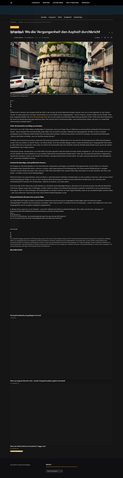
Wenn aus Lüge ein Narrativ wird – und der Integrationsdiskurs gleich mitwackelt (37, 381)
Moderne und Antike (47, 211)
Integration (52, 17)
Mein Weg (46, 3)
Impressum (86, 3)
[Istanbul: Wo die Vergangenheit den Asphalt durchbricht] (61, 67)
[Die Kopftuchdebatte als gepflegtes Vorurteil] (61, 283)
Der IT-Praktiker (72, 3)
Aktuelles (43, 17)
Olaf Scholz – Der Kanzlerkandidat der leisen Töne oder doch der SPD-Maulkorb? (43, 216)
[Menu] (11, 2)
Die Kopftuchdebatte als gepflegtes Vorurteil (25, 315)
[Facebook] (10, 102)
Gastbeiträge (58, 3)
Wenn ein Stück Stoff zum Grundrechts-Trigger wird (28, 446)
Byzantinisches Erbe (15, 211)
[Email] (10, 110)
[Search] (112, 32)
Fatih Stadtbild (26, 211)
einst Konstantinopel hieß (38, 117)
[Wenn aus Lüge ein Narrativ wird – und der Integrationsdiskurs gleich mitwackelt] (61, 349)
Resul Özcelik (13, 229)
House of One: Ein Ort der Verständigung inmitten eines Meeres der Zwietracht (39, 218)
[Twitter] (10, 104)
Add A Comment (16, 451)
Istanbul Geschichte (35, 211)
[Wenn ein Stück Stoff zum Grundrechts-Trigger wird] (61, 414)
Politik (60, 17)
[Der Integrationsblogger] (61, 32)
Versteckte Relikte (58, 211)
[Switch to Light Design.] (109, 32)
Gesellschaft (67, 17)
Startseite (36, 3)
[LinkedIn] (10, 106)
